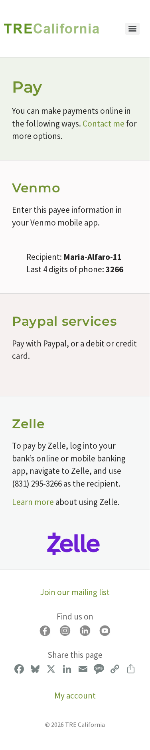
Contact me (103, 123)
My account (75, 695)
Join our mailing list (75, 592)
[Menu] (132, 29)
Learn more (33, 502)
